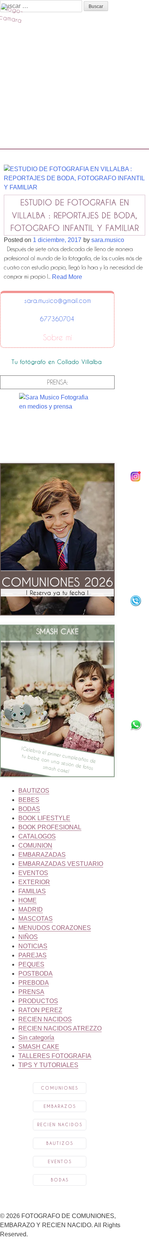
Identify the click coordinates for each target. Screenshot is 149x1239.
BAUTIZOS (33, 790)
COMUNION (35, 845)
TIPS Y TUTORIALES (48, 1065)
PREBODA (33, 982)
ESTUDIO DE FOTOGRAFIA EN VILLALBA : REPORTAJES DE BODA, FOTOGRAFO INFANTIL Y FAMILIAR (74, 214)
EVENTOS (33, 873)
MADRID (30, 909)
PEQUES (31, 964)
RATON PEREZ (40, 1010)
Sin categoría (36, 1037)
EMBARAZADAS (42, 854)
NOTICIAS (32, 946)
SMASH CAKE (38, 1046)
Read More (67, 277)
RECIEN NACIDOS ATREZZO (60, 1028)
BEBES (28, 800)
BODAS (29, 809)
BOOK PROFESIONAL (49, 827)
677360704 (57, 319)
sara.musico (107, 240)
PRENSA (31, 992)
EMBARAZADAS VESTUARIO (60, 864)
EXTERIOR (34, 882)
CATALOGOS (37, 836)
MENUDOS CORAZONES (54, 928)
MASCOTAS (35, 918)
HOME (27, 900)
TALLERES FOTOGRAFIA (54, 1056)
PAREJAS (32, 955)
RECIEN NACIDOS (45, 1019)
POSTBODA (35, 973)
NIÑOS (28, 937)
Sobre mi (57, 337)
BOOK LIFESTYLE (44, 818)
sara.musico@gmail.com (57, 300)
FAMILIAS (32, 891)
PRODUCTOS (38, 1001)
